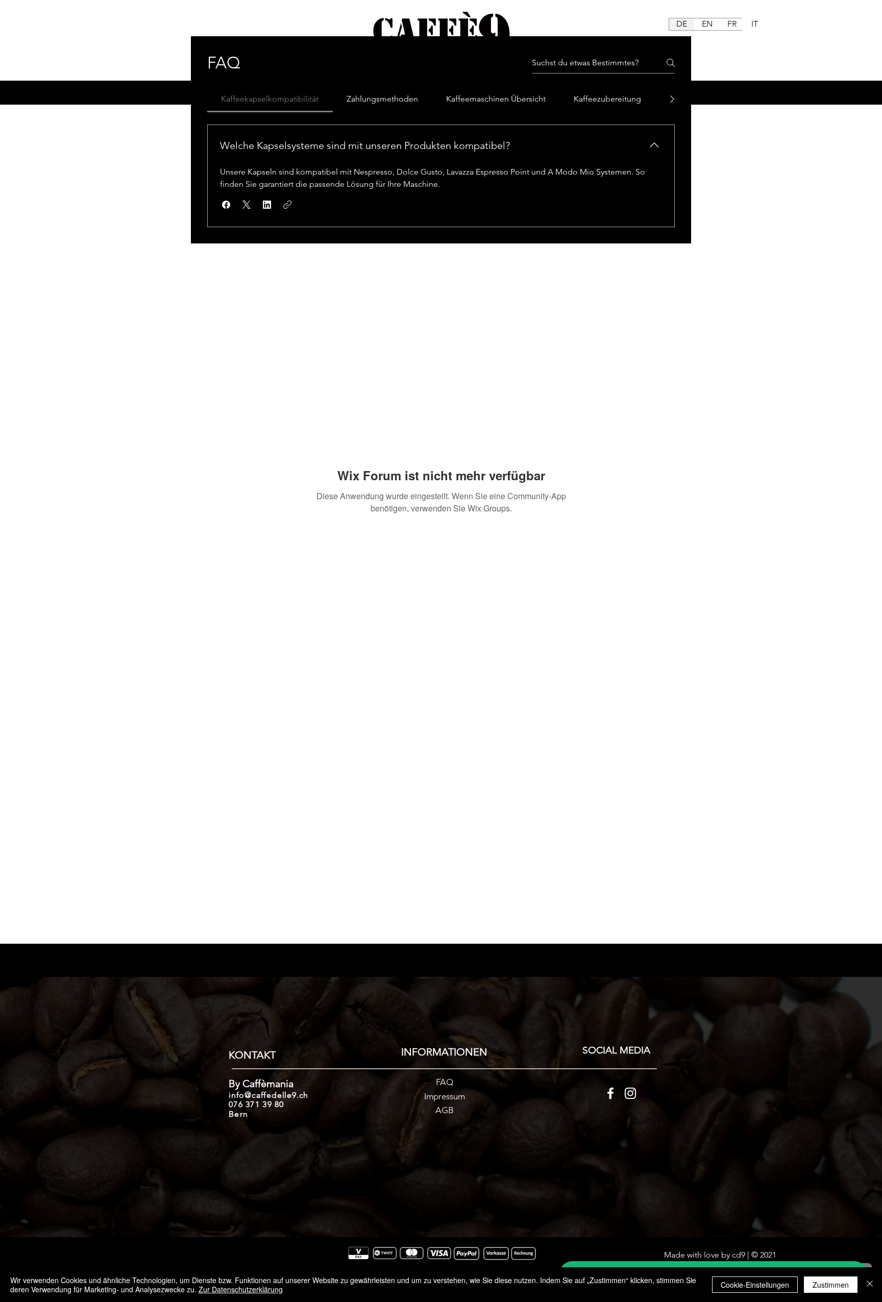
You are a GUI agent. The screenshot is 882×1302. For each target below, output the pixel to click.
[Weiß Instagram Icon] (630, 1093)
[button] (226, 205)
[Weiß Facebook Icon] (610, 1093)
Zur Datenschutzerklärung (241, 1289)
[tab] (270, 99)
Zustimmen (831, 1285)
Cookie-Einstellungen (755, 1285)
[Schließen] (870, 1284)
